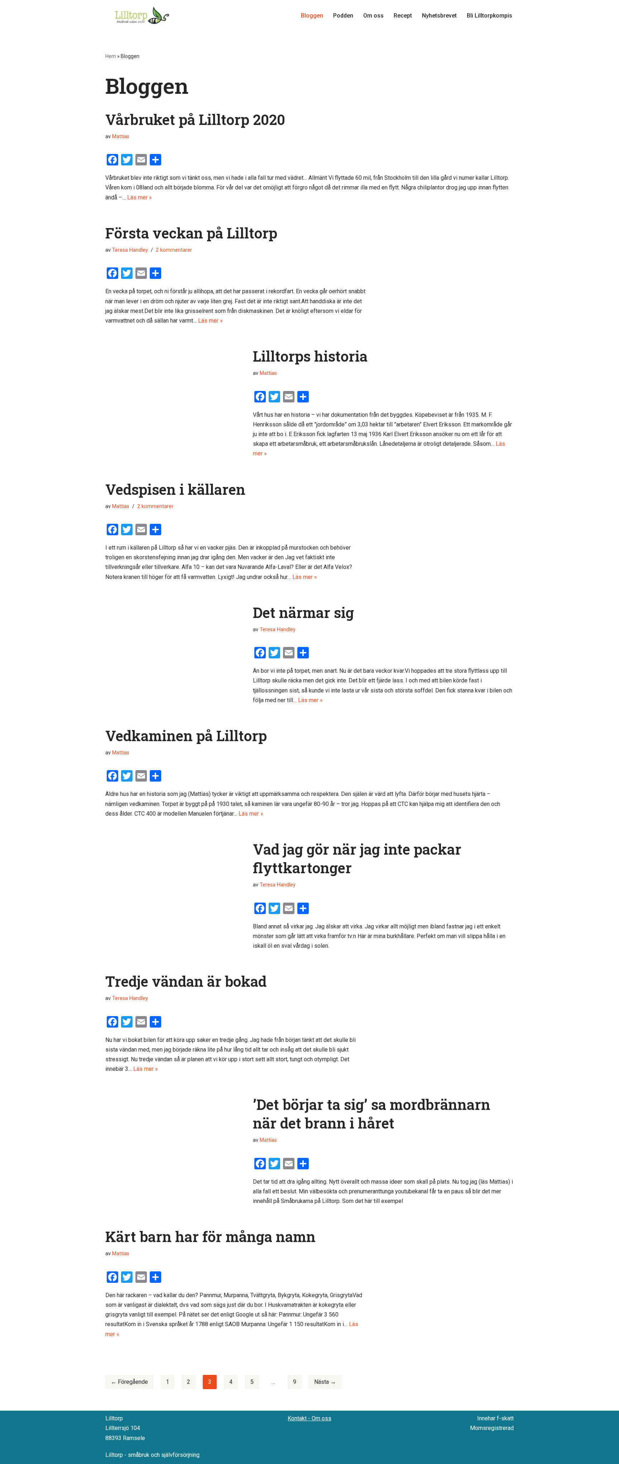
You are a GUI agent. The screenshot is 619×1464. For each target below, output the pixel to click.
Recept (403, 15)
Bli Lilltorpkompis (489, 15)
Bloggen (312, 15)
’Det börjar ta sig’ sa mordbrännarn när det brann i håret (371, 1113)
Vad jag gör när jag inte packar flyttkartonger (357, 858)
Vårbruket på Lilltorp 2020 (195, 119)
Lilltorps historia (310, 356)
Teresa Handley (130, 250)
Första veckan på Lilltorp (191, 232)
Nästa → (325, 1381)
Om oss (373, 15)
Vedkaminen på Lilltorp (186, 735)
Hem (110, 56)
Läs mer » (139, 197)
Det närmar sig (303, 612)
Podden (343, 15)
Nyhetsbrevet (439, 15)
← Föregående (129, 1381)
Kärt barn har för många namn (210, 1236)
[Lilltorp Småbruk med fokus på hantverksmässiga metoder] (143, 15)
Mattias (120, 137)
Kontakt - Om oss (309, 1418)
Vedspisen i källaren (175, 489)
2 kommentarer (174, 250)
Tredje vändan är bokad (186, 981)
